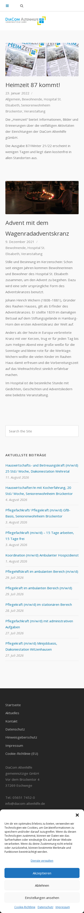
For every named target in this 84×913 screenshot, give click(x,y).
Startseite (13, 705)
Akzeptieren (42, 873)
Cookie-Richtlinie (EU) (21, 753)
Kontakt (11, 721)
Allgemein (12, 99)
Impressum (63, 907)
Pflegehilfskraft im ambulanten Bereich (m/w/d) (41, 571)
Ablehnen (42, 885)
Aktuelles (12, 713)
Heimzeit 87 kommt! (32, 85)
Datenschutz (45, 907)
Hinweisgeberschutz (21, 737)
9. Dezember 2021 (19, 241)
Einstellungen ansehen (42, 897)
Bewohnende (32, 99)
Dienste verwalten (42, 861)
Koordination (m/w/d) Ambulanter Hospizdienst (42, 555)
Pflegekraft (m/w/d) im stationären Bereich (38, 604)
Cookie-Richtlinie (24, 907)
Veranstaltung (34, 111)
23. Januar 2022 (17, 93)
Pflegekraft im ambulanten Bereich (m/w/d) (38, 588)
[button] (77, 815)
